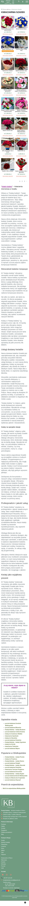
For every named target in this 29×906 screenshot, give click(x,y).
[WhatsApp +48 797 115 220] (10, 874)
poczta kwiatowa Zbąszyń (13, 780)
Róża (2, 848)
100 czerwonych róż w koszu (7, 151)
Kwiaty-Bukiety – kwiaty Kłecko (14, 761)
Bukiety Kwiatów (5, 842)
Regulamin (4, 830)
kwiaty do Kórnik (10, 744)
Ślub (2, 852)
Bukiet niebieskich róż (7, 49)
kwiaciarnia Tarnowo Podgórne (14, 769)
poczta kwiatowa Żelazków (13, 740)
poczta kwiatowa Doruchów (13, 771)
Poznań (3, 866)
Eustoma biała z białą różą (21, 50)
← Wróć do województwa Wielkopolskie (13, 788)
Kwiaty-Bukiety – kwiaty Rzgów (14, 773)
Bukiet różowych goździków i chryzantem (21, 111)
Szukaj (14, 903)
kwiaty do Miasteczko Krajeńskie (15, 778)
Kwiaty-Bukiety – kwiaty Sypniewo (15, 742)
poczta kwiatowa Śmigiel (12, 763)
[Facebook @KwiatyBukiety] (2, 874)
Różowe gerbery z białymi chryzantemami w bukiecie (21, 90)
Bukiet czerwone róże (21, 70)
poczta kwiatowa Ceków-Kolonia (15, 731)
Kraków (3, 862)
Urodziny (3, 846)
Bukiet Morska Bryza (21, 29)
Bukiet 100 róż (21, 150)
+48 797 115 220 (7, 878)
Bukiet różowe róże (8, 130)
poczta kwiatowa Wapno (12, 748)
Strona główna (6, 9)
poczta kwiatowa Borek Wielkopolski (16, 775)
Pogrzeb (3, 854)
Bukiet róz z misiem (8, 70)
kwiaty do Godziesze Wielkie (13, 734)
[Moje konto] (22, 1)
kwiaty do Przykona (11, 759)
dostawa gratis (8, 34)
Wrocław (3, 864)
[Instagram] (6, 874)
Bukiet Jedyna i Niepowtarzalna (21, 131)
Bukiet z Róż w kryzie (7, 171)
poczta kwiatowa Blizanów (13, 727)
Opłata (3, 826)
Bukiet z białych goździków (8, 90)
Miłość (3, 850)
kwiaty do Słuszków (11, 738)
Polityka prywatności (6, 832)
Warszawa (4, 860)
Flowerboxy (4, 844)
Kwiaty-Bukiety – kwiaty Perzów (14, 757)
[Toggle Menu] (27, 1)
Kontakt (3, 828)
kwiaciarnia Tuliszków (11, 746)
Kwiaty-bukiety (7, 186)
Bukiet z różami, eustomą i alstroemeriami (7, 111)
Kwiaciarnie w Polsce (6, 858)
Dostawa (3, 824)
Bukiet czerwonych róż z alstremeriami (8, 29)
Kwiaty (3, 840)
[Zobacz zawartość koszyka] (19, 1)
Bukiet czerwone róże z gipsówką (21, 171)
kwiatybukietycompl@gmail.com (11, 880)
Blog (2, 834)
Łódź (2, 868)
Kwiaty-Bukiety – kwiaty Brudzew (15, 729)
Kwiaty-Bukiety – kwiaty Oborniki (15, 765)
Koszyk (22, 902)
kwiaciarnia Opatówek (11, 736)
